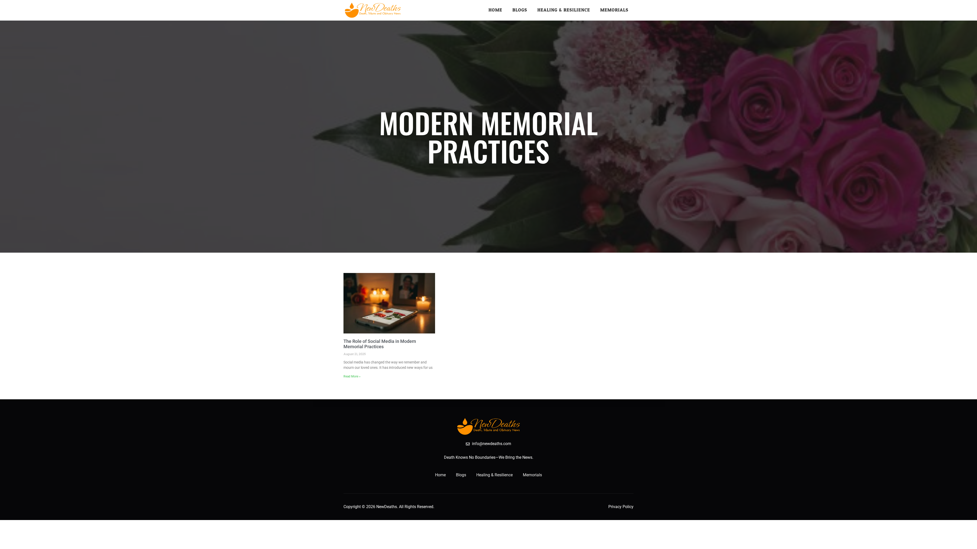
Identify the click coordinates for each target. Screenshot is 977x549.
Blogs (519, 10)
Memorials (614, 10)
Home (495, 10)
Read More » (352, 376)
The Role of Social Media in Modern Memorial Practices (379, 344)
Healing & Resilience (563, 10)
